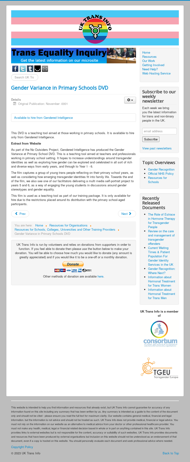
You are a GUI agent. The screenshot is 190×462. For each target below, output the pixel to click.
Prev (22, 213)
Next (125, 213)
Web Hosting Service (156, 73)
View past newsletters (157, 148)
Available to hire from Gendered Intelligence (43, 117)
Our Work (148, 61)
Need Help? (150, 69)
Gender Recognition (161, 169)
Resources (149, 57)
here (100, 276)
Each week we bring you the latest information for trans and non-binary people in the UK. (159, 114)
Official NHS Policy (161, 173)
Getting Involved (153, 65)
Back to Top (171, 453)
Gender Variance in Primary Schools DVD (59, 87)
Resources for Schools (157, 179)
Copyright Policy (22, 447)
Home (146, 52)
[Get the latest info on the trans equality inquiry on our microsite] (73, 55)
